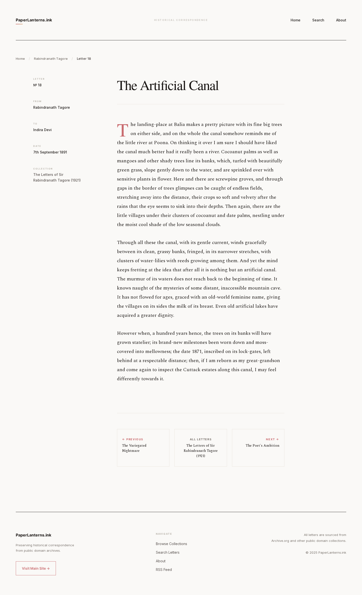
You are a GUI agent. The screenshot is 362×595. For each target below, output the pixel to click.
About (341, 20)
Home (295, 20)
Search (318, 20)
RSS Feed (164, 569)
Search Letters (168, 552)
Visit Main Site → (36, 568)
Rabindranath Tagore (51, 59)
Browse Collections (171, 544)
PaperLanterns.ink (34, 19)
